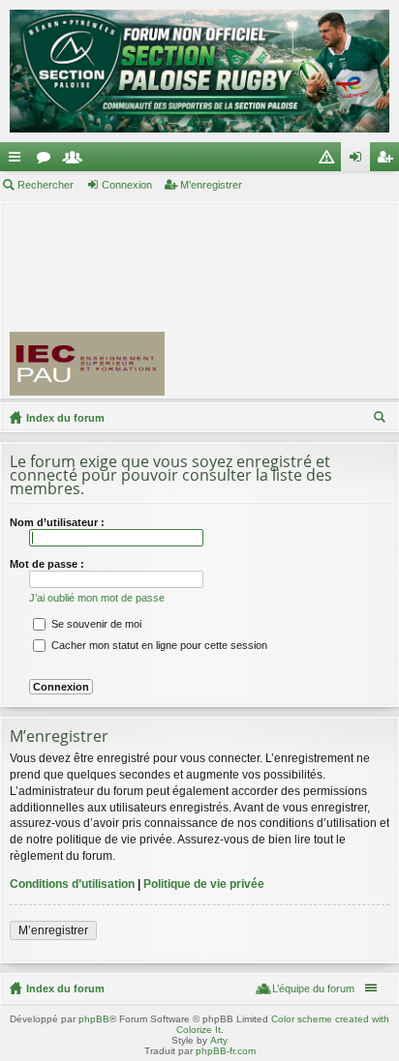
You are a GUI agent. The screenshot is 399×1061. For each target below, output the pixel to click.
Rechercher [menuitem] (381, 419)
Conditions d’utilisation (72, 884)
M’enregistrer (211, 185)
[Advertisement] (290, 299)
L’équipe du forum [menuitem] (313, 988)
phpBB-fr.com (226, 1051)
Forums (47, 160)
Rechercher (45, 185)
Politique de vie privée (203, 884)
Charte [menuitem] (330, 160)
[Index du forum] (199, 71)
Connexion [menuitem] (359, 160)
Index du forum (65, 418)
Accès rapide (18, 160)
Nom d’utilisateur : (57, 522)
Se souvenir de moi (94, 624)
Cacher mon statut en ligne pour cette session (157, 645)
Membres (76, 160)
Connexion (127, 185)
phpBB (93, 1019)
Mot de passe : (47, 564)
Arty (219, 1040)
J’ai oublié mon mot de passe (97, 598)
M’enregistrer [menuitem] (388, 160)
